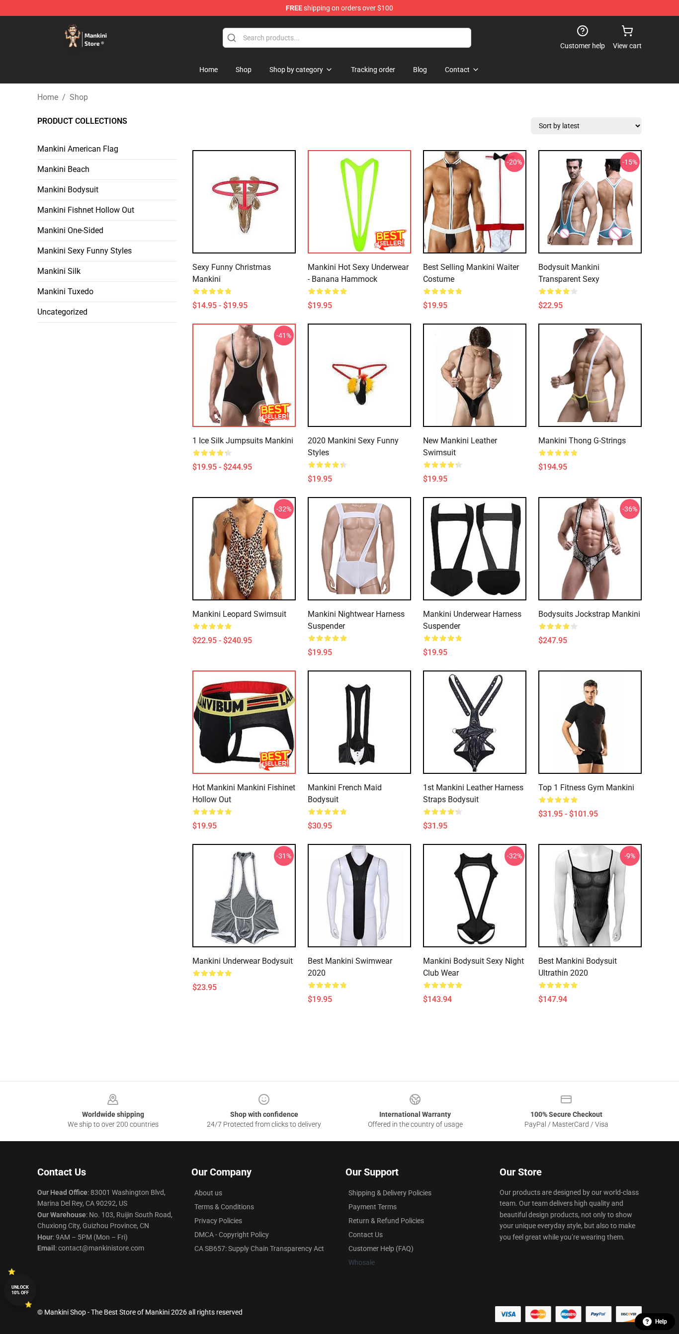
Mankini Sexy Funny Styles (84, 250)
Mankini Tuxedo (65, 291)
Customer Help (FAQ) (381, 1248)
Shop (79, 97)
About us (208, 1193)
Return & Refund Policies (386, 1221)
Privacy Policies (218, 1221)
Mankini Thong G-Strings (582, 440)
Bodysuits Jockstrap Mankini (589, 614)
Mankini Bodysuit (67, 189)
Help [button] (661, 1321)
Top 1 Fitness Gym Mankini (586, 787)
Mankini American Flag (77, 149)
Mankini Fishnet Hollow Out (85, 210)
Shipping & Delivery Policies (389, 1193)
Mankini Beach (63, 169)
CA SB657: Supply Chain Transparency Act (259, 1248)
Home (47, 97)
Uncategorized (62, 312)
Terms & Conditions (224, 1207)
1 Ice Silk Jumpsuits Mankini (242, 440)
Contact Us (365, 1235)
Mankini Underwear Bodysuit (242, 961)
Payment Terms (372, 1207)
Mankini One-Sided (70, 230)
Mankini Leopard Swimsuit (239, 614)
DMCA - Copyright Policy (231, 1235)
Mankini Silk (59, 271)
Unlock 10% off (20, 1290)
